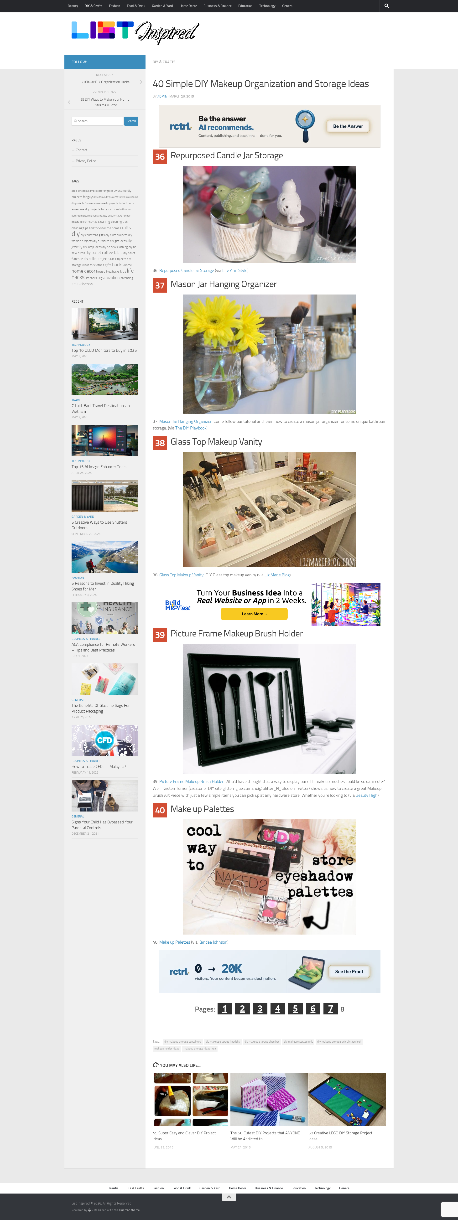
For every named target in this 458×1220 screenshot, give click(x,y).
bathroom (125, 209)
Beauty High (367, 795)
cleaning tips (119, 221)
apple (75, 190)
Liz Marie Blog (277, 575)
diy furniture (101, 241)
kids (123, 271)
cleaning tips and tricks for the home (96, 228)
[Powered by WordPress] (89, 1210)
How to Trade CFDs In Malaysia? (99, 766)
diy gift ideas (118, 241)
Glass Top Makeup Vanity (181, 575)
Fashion (114, 6)
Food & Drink (136, 6)
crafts (125, 227)
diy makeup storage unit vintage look (339, 1041)
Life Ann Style (234, 270)
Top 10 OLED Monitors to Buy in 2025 (104, 350)
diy (76, 234)
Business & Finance (217, 6)
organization (109, 277)
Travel (77, 400)
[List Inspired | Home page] (135, 33)
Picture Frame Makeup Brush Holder (191, 781)
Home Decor (188, 6)
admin (162, 96)
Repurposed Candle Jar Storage (186, 270)
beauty (103, 215)
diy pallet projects (96, 259)
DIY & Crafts (93, 6)
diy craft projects (116, 235)
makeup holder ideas (166, 1048)
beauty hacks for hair (119, 215)
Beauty (73, 6)
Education (245, 6)
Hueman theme (129, 1210)
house (100, 271)
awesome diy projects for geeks (95, 190)
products (78, 284)
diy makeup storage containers (182, 1041)
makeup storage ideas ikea (200, 1048)
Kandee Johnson (212, 942)
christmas (90, 221)
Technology (267, 6)
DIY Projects (118, 259)
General (287, 6)
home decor (83, 271)
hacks (118, 264)
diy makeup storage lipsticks (223, 1041)
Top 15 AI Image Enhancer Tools (99, 466)
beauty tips (78, 221)
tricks (89, 284)
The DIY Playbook (190, 428)
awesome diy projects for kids (110, 197)
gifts (108, 265)
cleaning (104, 221)
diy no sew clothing (115, 247)
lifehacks (91, 278)
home (128, 265)
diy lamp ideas (92, 247)
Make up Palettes (174, 942)
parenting (126, 278)
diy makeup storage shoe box (262, 1041)
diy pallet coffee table (104, 252)
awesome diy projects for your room (95, 209)
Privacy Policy (86, 161)
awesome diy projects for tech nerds (114, 203)
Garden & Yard (162, 6)
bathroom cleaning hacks (85, 215)
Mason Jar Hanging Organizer (185, 421)
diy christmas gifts (93, 235)
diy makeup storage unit (298, 1041)
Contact (81, 150)
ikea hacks (113, 271)
